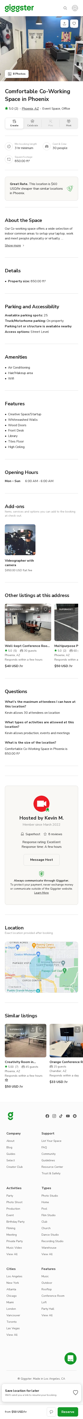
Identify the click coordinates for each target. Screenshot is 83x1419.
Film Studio (49, 1215)
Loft (44, 1302)
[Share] (64, 23)
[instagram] (54, 1116)
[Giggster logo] (10, 1116)
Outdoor (47, 1283)
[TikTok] (61, 1116)
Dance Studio (50, 1235)
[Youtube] (68, 1116)
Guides (10, 1154)
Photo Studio (50, 1196)
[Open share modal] (37, 609)
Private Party (14, 1241)
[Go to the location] (28, 622)
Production (13, 1209)
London (11, 1309)
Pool (44, 1209)
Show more (13, 245)
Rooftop (47, 1289)
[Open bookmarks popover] (74, 23)
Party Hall (48, 1309)
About (10, 1141)
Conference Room (53, 1296)
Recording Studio (52, 1241)
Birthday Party (15, 1222)
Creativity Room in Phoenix (19, 1062)
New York (12, 1283)
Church (46, 1228)
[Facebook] (47, 1116)
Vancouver (13, 1315)
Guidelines (48, 1160)
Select (10, 1160)
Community (49, 1154)
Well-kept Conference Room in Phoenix (28, 646)
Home (45, 1202)
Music (45, 1276)
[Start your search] (65, 8)
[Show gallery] (41, 48)
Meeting (11, 1235)
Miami (10, 1302)
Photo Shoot (14, 1202)
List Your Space (51, 1141)
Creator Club (14, 1167)
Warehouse (49, 1248)
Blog (9, 1147)
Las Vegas (13, 1328)
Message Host (41, 860)
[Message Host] (51, 1412)
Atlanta (11, 1289)
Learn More (41, 893)
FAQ (44, 1147)
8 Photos (19, 74)
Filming (10, 1228)
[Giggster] (19, 8)
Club (44, 1222)
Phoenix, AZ (30, 108)
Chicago (11, 1296)
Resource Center (52, 1167)
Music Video (14, 1248)
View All (12, 1254)
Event (10, 1215)
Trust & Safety (51, 1173)
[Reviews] (75, 1116)
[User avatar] (75, 8)
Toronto (11, 1322)
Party (9, 1196)
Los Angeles (14, 1276)
